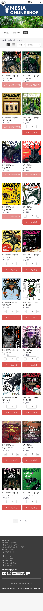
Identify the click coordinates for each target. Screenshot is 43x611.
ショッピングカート (11, 563)
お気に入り (8, 561)
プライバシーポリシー (12, 545)
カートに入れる (31, 133)
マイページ (8, 558)
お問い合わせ (9, 549)
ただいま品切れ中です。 (12, 85)
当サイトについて (11, 543)
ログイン (7, 556)
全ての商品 (5, 33)
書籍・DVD (16, 33)
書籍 (25, 33)
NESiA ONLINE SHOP (21, 583)
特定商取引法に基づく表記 (14, 547)
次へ (26, 521)
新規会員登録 (9, 565)
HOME (6, 540)
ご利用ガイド (9, 552)
